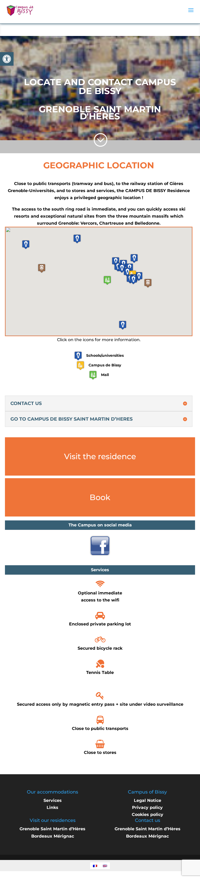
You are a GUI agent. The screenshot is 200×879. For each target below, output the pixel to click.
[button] (7, 59)
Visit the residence (100, 456)
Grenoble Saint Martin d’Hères (52, 828)
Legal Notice (147, 800)
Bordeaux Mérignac (52, 836)
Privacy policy (147, 807)
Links (52, 807)
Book (100, 497)
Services (52, 800)
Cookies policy (147, 814)
